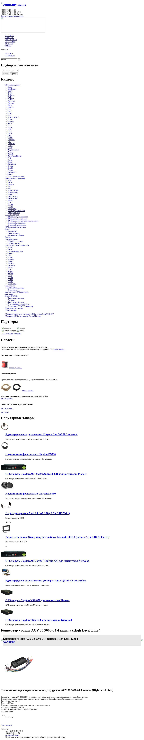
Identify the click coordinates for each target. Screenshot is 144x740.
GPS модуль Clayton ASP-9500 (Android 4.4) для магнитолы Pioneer (46, 473)
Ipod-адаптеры (10, 310)
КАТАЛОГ (9, 38)
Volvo (10, 174)
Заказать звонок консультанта (12, 16)
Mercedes (11, 140)
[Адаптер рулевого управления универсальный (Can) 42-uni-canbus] (6, 576)
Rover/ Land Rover (14, 156)
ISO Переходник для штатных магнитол (23, 221)
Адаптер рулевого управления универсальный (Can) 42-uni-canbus (45, 580)
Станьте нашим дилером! (11, 333)
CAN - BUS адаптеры (16, 288)
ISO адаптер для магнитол (18, 217)
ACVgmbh (9, 641)
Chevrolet (11, 101)
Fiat (9, 109)
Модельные (12, 231)
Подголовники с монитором (18, 304)
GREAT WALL (13, 117)
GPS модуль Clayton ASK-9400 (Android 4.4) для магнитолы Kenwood (47, 560)
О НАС (8, 46)
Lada (9, 132)
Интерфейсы (12, 290)
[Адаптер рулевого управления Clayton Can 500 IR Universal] (5, 430)
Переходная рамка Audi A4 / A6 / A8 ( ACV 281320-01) (37, 513)
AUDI (10, 91)
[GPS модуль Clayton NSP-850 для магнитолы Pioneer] (7, 595)
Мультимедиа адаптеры (14, 308)
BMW (10, 93)
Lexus (10, 134)
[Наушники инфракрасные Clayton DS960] (7, 489)
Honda (10, 119)
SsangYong (12, 164)
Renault (10, 154)
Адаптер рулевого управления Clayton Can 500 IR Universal (41, 434)
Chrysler (11, 103)
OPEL (10, 148)
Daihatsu (11, 107)
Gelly (10, 113)
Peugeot (10, 272)
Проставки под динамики (15, 178)
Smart (10, 162)
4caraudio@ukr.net (12, 735)
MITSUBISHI (13, 198)
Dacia (10, 105)
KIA (9, 129)
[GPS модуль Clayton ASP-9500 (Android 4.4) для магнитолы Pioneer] (13, 469)
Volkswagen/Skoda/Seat (16, 211)
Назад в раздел (6, 725)
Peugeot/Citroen (13, 150)
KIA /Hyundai (13, 192)
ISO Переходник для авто (17, 219)
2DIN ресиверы (14, 243)
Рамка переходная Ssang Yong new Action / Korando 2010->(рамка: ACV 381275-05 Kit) (57, 537)
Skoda (10, 160)
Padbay (8, 237)
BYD (10, 97)
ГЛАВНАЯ (9, 36)
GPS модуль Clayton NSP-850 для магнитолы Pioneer (37, 600)
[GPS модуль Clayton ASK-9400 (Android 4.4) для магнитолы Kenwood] (13, 556)
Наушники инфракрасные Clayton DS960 (30, 493)
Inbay (7, 229)
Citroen (10, 253)
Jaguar (10, 127)
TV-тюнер (11, 300)
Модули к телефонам (16, 235)
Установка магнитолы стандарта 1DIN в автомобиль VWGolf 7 (29, 314)
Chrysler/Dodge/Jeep (15, 251)
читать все (5, 412)
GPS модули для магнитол (15, 227)
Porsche (10, 152)
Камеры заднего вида (16, 298)
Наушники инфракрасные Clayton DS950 (30, 454)
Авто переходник (12, 215)
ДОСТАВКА (10, 42)
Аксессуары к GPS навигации (17, 292)
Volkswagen (12, 172)
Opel (9, 203)
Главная (8, 53)
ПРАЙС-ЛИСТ (11, 40)
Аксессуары (10, 55)
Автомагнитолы (11, 239)
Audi (9, 180)
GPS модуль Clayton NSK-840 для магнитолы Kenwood (38, 619)
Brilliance (11, 95)
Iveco (10, 123)
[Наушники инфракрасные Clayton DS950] (5, 449)
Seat (9, 158)
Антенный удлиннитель (17, 225)
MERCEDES (12, 196)
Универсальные (14, 213)
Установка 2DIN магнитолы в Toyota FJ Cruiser (23, 316)
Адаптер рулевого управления (17, 245)
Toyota (10, 170)
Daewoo (11, 184)
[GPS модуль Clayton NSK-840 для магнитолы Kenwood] (7, 615)
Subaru (10, 166)
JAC (9, 125)
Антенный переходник (16, 223)
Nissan (10, 146)
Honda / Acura (13, 190)
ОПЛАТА (9, 44)
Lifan (9, 136)
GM (9, 115)
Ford (9, 111)
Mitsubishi (11, 144)
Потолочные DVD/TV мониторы (20, 306)
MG (9, 142)
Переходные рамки (12, 85)
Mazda (10, 138)
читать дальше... (59, 349)
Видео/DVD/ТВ (11, 296)
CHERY (11, 99)
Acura (10, 87)
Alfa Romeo (12, 89)
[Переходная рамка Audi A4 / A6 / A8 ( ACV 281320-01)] (6, 508)
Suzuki (10, 168)
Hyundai (11, 121)
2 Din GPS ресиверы (15, 241)
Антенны (9, 294)
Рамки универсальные (16, 176)
